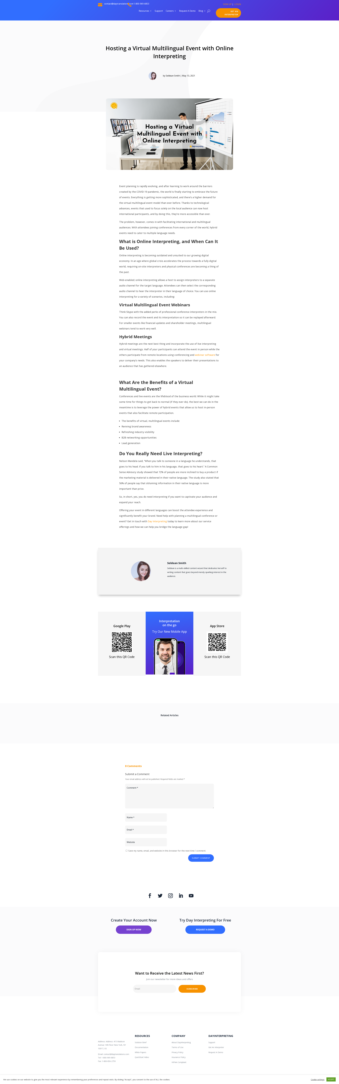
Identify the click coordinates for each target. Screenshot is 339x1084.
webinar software (204, 354)
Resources (144, 10)
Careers (170, 10)
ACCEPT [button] (331, 1079)
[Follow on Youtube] (191, 895)
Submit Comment (201, 858)
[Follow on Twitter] (160, 895)
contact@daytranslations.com (116, 1054)
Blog (201, 10)
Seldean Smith (173, 75)
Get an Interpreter (231, 13)
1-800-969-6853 (141, 3)
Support (159, 10)
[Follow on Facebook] (149, 895)
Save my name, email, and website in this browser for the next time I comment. (167, 850)
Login (237, 4)
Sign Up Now (133, 929)
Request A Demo (187, 10)
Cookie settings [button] (317, 1079)
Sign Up (227, 4)
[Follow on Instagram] (170, 895)
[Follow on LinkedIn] (180, 895)
